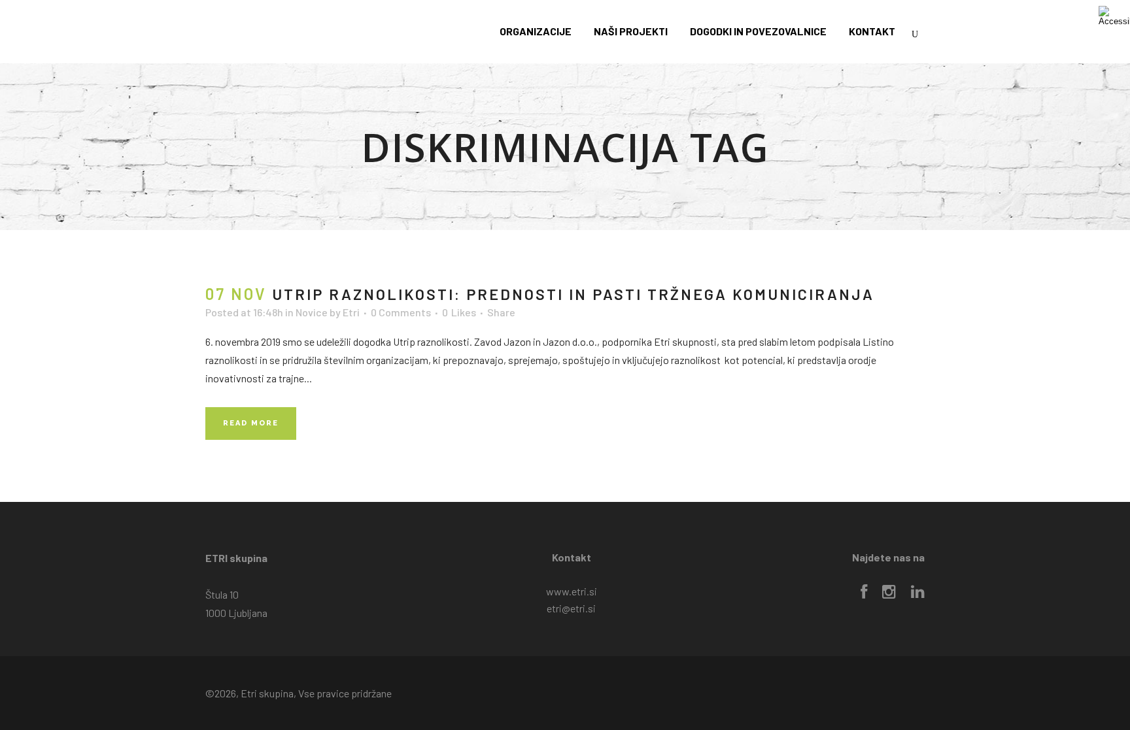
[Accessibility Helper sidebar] (1114, 15)
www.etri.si (571, 591)
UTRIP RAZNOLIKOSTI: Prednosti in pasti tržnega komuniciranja (573, 294)
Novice (312, 312)
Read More (251, 423)
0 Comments (401, 312)
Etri (351, 312)
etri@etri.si (571, 608)
